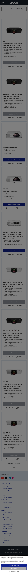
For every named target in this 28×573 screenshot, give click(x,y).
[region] (14, 564)
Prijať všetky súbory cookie (14, 565)
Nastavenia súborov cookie (14, 571)
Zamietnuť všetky (14, 568)
